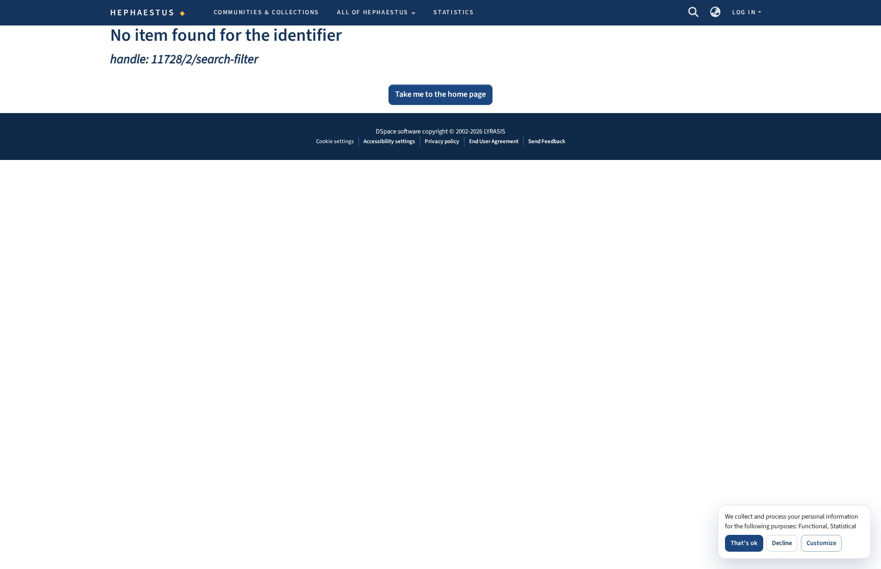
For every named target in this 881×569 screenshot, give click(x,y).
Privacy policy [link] (442, 141)
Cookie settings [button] (335, 141)
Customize (821, 543)
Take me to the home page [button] (440, 94)
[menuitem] (376, 12)
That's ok (744, 543)
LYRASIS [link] (494, 131)
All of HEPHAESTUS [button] (372, 12)
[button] (693, 12)
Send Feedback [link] (546, 141)
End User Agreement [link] (494, 141)
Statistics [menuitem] (453, 12)
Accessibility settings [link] (389, 141)
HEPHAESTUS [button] (142, 13)
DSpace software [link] (398, 131)
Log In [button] (745, 12)
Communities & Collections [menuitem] (267, 12)
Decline (782, 543)
